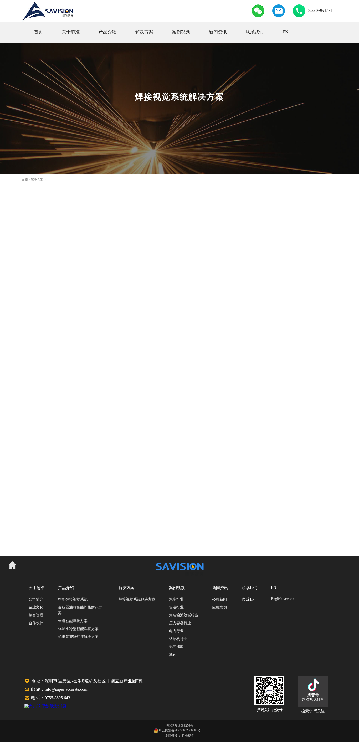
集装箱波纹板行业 (183, 615)
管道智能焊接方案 (73, 621)
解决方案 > (38, 180)
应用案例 (219, 607)
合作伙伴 (36, 623)
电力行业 (176, 631)
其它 (172, 655)
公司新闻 (219, 599)
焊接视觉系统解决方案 (137, 599)
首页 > (26, 180)
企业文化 (36, 607)
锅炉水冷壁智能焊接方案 (78, 629)
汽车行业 (176, 599)
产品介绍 (107, 31)
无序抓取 (176, 647)
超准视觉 (188, 736)
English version (282, 599)
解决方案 (144, 31)
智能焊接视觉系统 (73, 599)
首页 (38, 31)
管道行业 (176, 607)
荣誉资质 (36, 615)
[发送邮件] (278, 15)
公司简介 (36, 599)
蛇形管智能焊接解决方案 (78, 637)
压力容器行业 (180, 623)
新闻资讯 (218, 31)
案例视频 (181, 31)
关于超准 (71, 31)
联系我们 (255, 31)
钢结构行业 (178, 639)
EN (285, 31)
